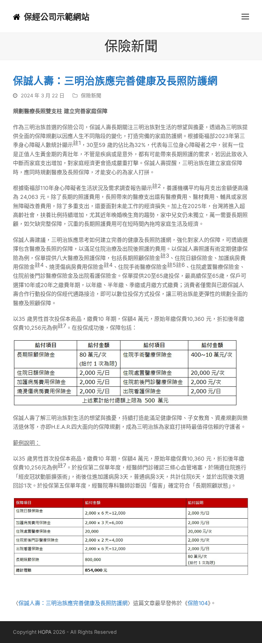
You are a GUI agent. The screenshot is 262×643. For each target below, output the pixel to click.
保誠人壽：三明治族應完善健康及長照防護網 (73, 603)
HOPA (45, 632)
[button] (245, 16)
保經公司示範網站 (56, 17)
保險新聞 (91, 96)
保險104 (198, 603)
